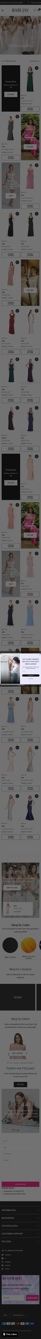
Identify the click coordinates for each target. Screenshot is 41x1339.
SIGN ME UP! (31, 675)
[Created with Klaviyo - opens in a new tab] (20, 685)
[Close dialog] (40, 654)
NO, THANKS (30, 678)
